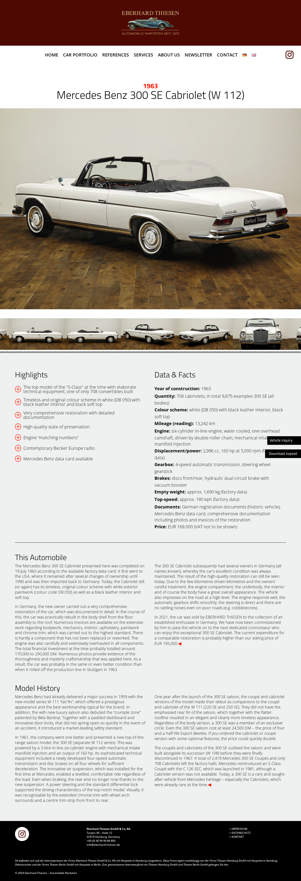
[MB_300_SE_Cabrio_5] (150, 208)
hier (226, 864)
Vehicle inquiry (280, 440)
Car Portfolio (80, 55)
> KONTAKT (236, 837)
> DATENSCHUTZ (240, 833)
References (115, 55)
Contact (227, 55)
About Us (169, 55)
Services (143, 55)
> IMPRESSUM (238, 829)
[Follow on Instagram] (291, 55)
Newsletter (198, 55)
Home (51, 55)
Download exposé (283, 454)
